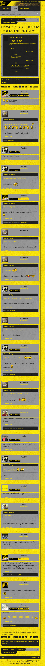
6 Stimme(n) (29, 51)
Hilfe (38, 657)
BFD (2, 657)
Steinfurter (24, 534)
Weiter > (35, 86)
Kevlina (5, 140)
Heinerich (24, 92)
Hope (9, 222)
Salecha (5, 222)
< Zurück (4, 86)
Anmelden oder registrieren (29, 1)
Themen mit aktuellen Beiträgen (11, 14)
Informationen (24, 8)
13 (31, 86)
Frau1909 (24, 148)
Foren (15, 8)
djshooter (24, 411)
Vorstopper (24, 112)
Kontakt (34, 657)
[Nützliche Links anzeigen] (38, 20)
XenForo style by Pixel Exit (22, 663)
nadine (24, 436)
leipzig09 (24, 486)
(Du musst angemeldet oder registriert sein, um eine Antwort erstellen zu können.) (19, 633)
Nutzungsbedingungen (33, 660)
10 (25, 86)
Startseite (6, 8)
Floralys (24, 605)
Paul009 (24, 583)
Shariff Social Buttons (25, 662)
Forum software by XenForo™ (9, 662)
